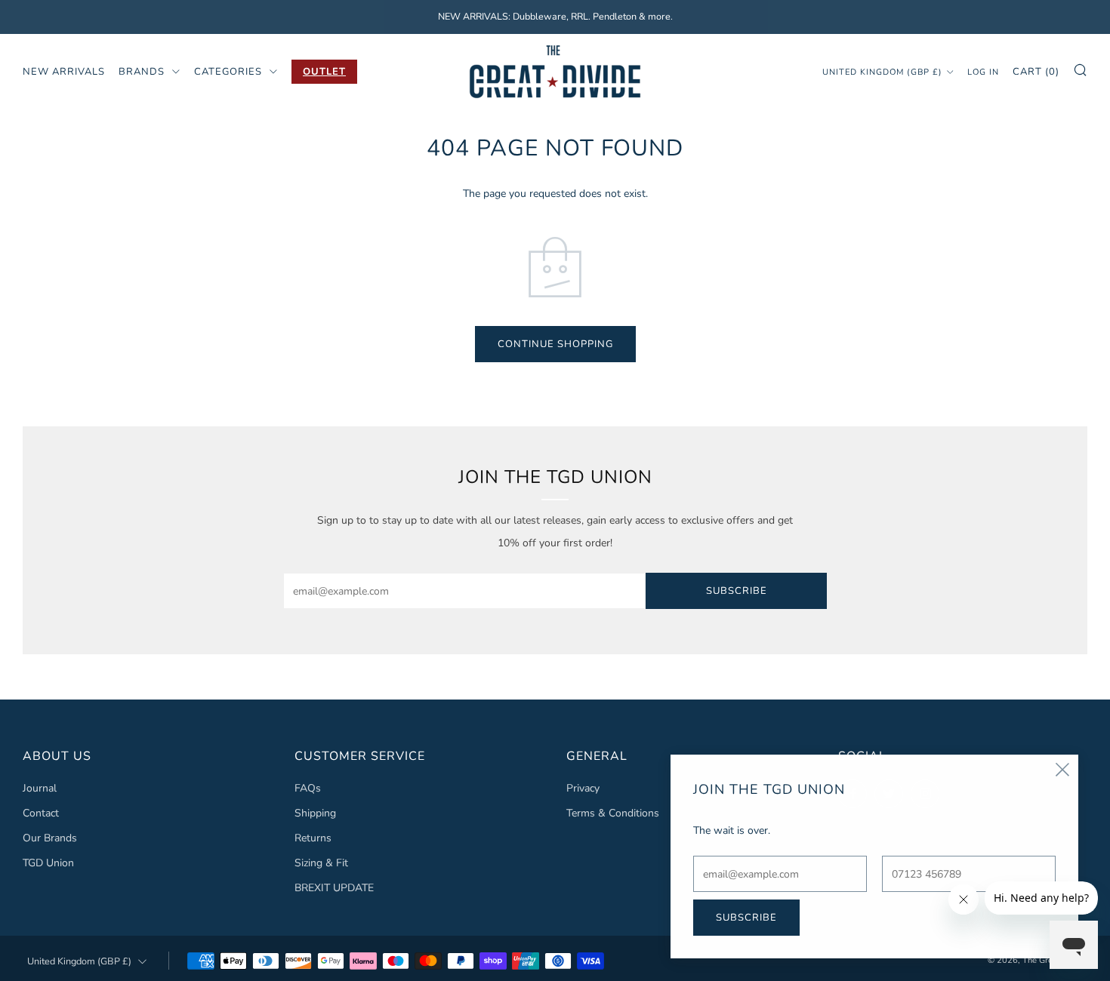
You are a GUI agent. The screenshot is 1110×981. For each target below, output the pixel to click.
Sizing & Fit (321, 863)
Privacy (583, 788)
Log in (983, 71)
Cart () (1036, 71)
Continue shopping (555, 344)
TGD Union (48, 863)
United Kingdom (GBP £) (882, 71)
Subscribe (736, 591)
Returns (312, 838)
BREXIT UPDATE (334, 888)
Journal (40, 788)
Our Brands (50, 838)
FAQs (307, 788)
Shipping (315, 813)
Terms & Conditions (612, 813)
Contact (41, 813)
